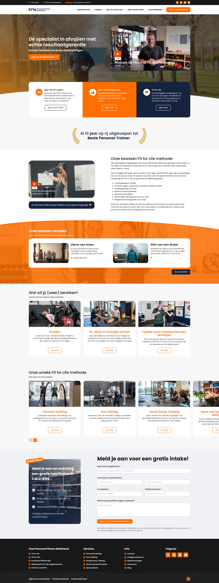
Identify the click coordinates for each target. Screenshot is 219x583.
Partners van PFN (38, 568)
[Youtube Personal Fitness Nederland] (189, 2)
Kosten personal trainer (96, 564)
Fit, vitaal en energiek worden (109, 328)
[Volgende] (35, 440)
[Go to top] (188, 579)
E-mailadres (103, 489)
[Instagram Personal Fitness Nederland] (177, 2)
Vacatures (132, 564)
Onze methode (83, 10)
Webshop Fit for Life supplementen (46, 564)
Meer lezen (109, 108)
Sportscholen (92, 568)
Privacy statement (60, 579)
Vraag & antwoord (135, 557)
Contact (131, 553)
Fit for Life (35, 557)
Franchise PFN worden (41, 561)
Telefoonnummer (153, 489)
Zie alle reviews (181, 272)
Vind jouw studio (136, 10)
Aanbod (98, 10)
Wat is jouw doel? (114, 10)
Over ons (35, 553)
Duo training (109, 408)
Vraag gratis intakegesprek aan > (115, 521)
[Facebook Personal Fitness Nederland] (181, 2)
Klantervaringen (134, 561)
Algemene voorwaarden (39, 579)
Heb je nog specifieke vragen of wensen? (116, 501)
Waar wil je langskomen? (109, 466)
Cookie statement (79, 579)
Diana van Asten (69, 253)
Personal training (55, 408)
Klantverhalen (155, 10)
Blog (129, 568)
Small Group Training (164, 408)
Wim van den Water (149, 253)
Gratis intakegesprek (178, 10)
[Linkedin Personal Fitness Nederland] (185, 2)
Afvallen (55, 328)
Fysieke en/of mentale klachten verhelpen (164, 328)
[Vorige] (30, 440)
